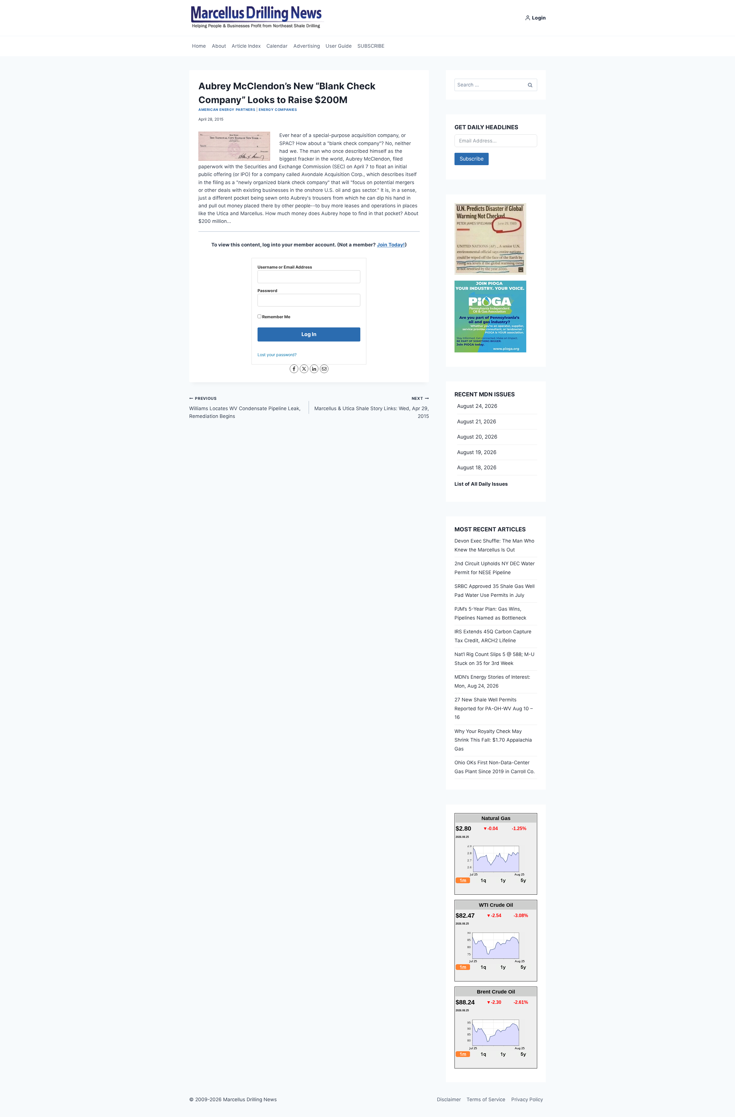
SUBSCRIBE (370, 46)
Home (199, 46)
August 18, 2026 (476, 467)
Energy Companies (278, 109)
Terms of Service (486, 1099)
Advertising (306, 46)
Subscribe (471, 159)
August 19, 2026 (476, 452)
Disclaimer (449, 1099)
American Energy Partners (226, 109)
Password (267, 290)
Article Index (246, 46)
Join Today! (391, 245)
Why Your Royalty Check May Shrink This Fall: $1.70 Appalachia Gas (493, 740)
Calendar (276, 46)
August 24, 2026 (477, 406)
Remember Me (275, 316)
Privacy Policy (527, 1099)
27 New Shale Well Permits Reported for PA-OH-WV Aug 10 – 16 (493, 708)
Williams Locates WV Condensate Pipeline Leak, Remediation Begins (245, 407)
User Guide (339, 46)
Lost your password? (277, 354)
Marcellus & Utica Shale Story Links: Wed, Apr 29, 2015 (371, 407)
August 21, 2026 (476, 421)
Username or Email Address (285, 267)
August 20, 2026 (477, 437)
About (219, 46)
